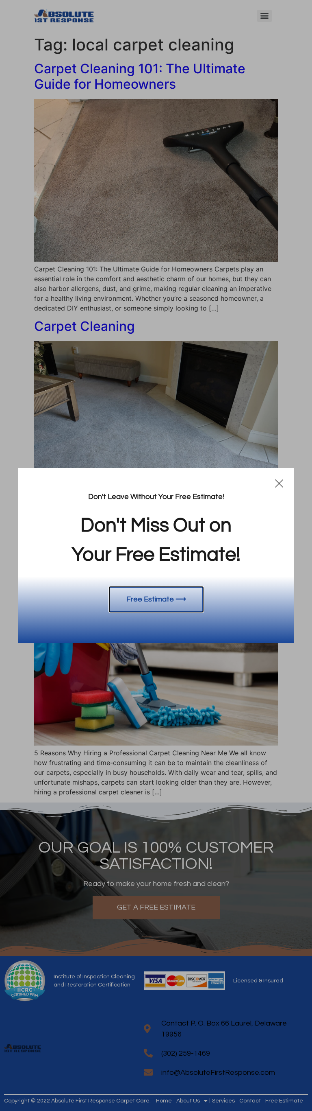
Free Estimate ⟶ (156, 599)
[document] (156, 555)
